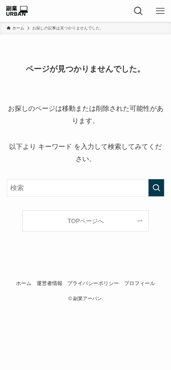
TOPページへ (86, 221)
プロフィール (139, 283)
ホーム (23, 283)
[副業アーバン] (17, 11)
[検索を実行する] (156, 188)
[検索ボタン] (138, 11)
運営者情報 (49, 283)
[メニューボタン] (160, 11)
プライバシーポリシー (93, 283)
